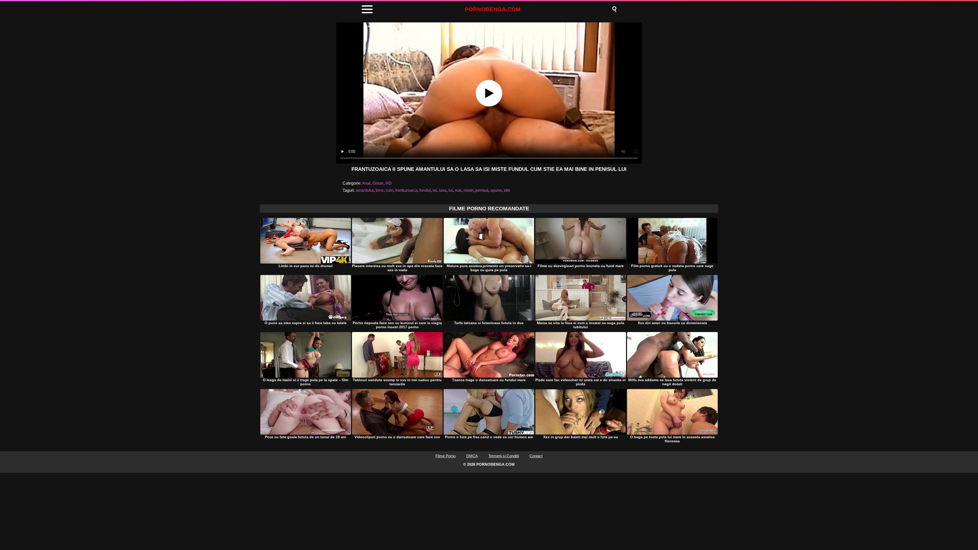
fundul (425, 190)
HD (389, 183)
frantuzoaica (406, 190)
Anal (366, 183)
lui (451, 190)
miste (468, 190)
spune (496, 190)
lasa (442, 190)
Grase (378, 183)
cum (389, 190)
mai (458, 190)
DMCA (472, 456)
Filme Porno (446, 456)
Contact (535, 456)
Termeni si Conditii (503, 456)
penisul (481, 190)
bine (380, 190)
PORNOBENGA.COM (492, 9)
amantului (365, 190)
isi (435, 190)
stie (507, 190)
